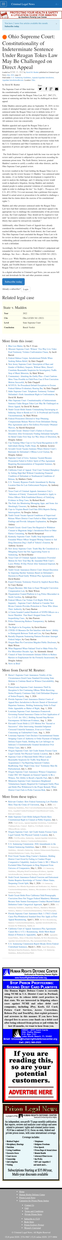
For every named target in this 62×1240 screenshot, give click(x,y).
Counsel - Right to (27, 826)
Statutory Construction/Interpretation (34, 841)
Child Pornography (49, 910)
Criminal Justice (14, 841)
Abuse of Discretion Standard (29, 938)
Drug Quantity (36, 853)
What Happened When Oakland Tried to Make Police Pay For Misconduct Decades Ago (32, 650)
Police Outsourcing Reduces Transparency (26, 621)
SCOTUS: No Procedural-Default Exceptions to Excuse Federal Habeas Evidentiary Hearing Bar (32, 387)
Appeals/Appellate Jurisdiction (43, 77)
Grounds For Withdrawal (17, 926)
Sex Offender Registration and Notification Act (33, 886)
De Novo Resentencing (48, 920)
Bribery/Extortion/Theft (25, 953)
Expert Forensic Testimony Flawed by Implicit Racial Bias (33, 581)
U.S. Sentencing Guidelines (21, 77)
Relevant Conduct (14, 814)
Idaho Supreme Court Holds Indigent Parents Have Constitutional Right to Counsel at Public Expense (30, 818)
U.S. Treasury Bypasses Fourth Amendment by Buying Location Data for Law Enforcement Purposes (31, 483)
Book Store (29, 1221)
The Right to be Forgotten (19, 627)
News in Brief (14, 663)
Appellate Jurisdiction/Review (12, 80)
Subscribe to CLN (32, 1218)
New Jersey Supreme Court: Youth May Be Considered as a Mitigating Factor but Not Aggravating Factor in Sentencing (33, 551)
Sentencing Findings (30, 874)
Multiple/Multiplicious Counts (18, 853)
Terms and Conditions (34, 1211)
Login (25, 289)
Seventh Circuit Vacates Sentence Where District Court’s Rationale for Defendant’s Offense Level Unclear (32, 450)
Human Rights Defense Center (32, 1194)
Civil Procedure (19, 838)
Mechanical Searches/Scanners (19, 950)
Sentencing (30, 838)
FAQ (27, 1208)
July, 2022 (10, 75)
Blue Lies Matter (15, 345)
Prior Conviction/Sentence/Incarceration (39, 808)
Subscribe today (12, 26)
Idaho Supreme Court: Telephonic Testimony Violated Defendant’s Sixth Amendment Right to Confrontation (31, 393)
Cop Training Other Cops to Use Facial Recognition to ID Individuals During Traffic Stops (32, 444)
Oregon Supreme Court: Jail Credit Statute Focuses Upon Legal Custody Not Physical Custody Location (32, 752)
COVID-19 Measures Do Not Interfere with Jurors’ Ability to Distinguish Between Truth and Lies (33, 632)
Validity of (30, 926)
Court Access (18, 823)
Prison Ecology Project (34, 1224)
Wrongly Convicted (32, 1227)
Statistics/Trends (36, 950)
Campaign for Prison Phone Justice (34, 1200)
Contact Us (29, 1205)
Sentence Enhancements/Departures (46, 850)
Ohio (33, 80)
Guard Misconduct (48, 947)
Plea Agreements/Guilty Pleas (41, 941)
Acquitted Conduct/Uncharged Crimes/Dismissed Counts (33, 811)
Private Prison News (33, 1214)
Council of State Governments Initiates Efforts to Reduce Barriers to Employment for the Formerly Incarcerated (32, 656)
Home (21, 1191)
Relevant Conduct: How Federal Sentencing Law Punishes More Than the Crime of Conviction (33, 803)
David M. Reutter (32, 72)
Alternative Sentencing (25, 850)
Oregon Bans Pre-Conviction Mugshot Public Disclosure (32, 642)
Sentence (32, 889)
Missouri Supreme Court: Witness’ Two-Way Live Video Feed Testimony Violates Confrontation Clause (32, 350)
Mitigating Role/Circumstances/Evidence (31, 871)
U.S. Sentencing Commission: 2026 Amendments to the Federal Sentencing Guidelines (32, 845)
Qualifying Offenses (32, 907)
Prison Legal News (27, 1197)
